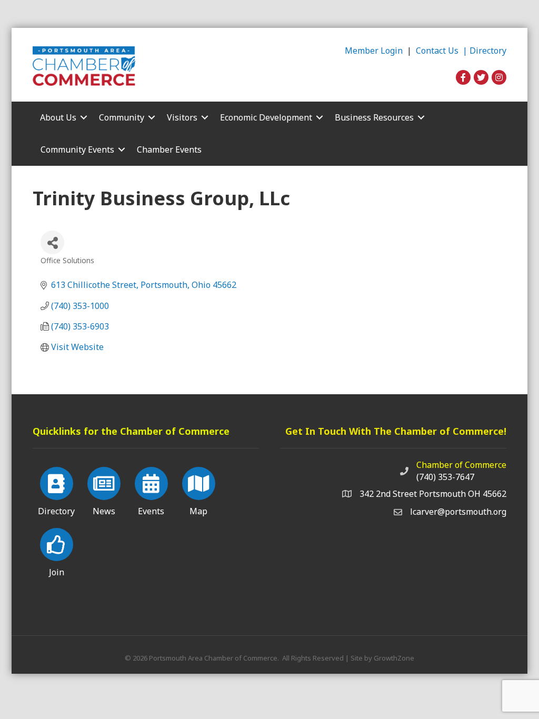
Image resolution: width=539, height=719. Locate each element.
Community (121, 117)
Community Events (77, 149)
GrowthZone (394, 658)
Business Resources (374, 117)
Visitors (182, 117)
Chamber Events (169, 149)
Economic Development (266, 117)
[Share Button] (52, 242)
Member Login (374, 50)
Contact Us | (443, 50)
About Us (58, 117)
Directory (488, 50)
